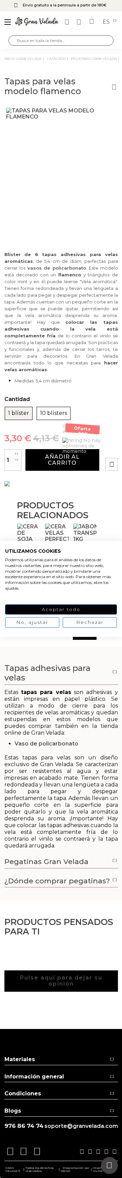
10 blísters (53, 413)
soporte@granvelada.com (81, 1126)
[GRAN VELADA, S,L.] (37, 22)
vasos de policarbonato (56, 268)
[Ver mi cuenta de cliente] (80, 22)
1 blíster (18, 413)
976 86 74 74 (23, 1126)
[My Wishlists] (68, 22)
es (107, 22)
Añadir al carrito (62, 460)
